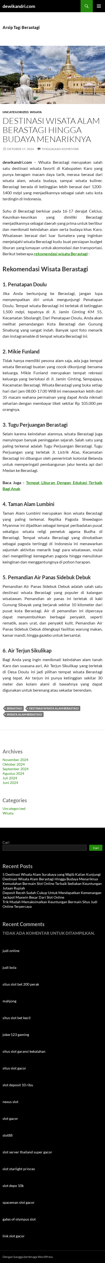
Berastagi (14, 708)
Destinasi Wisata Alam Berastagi (53, 708)
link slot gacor (14, 1236)
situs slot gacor (14, 1068)
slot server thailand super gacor (27, 1152)
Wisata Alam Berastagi (24, 714)
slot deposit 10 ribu (18, 1085)
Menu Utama (99, 6)
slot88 (7, 1135)
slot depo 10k (13, 1185)
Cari (6, 842)
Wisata (36, 112)
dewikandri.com (19, 6)
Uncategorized (16, 112)
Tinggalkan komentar (60, 149)
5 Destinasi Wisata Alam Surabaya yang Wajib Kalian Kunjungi (52, 874)
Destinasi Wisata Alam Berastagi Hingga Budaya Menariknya (51, 129)
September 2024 (16, 769)
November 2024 (15, 759)
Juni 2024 (10, 782)
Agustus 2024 (13, 773)
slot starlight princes (19, 1169)
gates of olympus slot (19, 1219)
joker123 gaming (16, 1034)
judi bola (9, 967)
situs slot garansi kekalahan (24, 1051)
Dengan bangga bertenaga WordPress (28, 1257)
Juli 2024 (10, 778)
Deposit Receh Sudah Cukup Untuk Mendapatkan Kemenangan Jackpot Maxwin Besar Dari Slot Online (52, 894)
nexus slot (10, 1101)
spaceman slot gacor (19, 1202)
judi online (11, 950)
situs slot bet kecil (17, 1018)
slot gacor (10, 1118)
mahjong (9, 1001)
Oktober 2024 (14, 764)
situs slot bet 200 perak (21, 984)
